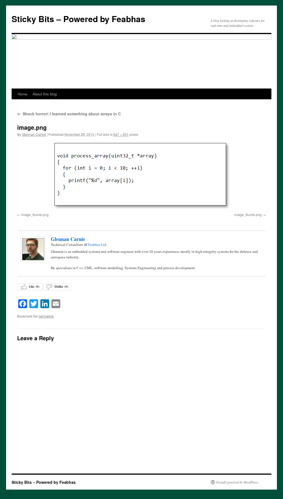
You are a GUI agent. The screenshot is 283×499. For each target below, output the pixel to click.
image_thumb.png (35, 214)
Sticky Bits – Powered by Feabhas (78, 19)
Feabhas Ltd (97, 244)
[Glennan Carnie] (32, 249)
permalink (46, 316)
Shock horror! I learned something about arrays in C (69, 113)
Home (22, 94)
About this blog (45, 94)
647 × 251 (121, 134)
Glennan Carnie (34, 134)
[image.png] (141, 175)
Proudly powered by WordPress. (237, 482)
